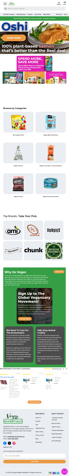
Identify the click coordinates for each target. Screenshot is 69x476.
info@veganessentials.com (16, 436)
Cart (64, 3)
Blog (37, 438)
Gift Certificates (56, 441)
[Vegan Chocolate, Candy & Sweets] (50, 153)
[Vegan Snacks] (18, 183)
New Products (56, 423)
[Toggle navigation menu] (5, 3)
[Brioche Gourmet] (54, 250)
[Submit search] (5, 8)
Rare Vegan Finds (18, 135)
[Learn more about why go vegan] (34, 306)
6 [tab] (41, 50)
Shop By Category (9, 14)
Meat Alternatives (57, 434)
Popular (30, 14)
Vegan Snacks (18, 196)
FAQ (37, 424)
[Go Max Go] (33, 230)
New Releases (21, 14)
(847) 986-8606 (13, 438)
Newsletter (46, 14)
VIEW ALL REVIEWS (34, 402)
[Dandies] (54, 230)
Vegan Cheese (18, 165)
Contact (38, 421)
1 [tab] (27, 50)
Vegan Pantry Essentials (51, 196)
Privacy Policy (40, 435)
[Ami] (13, 230)
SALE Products (56, 427)
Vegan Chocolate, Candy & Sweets (51, 165)
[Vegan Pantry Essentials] (50, 183)
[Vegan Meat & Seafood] (50, 122)
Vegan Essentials (23, 472)
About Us (59, 14)
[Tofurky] (13, 250)
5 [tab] (39, 50)
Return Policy (39, 431)
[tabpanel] (34, 37)
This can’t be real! (7, 377)
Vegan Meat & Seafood (50, 135)
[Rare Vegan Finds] (18, 122)
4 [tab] (35, 50)
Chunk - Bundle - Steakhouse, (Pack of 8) (3, 388)
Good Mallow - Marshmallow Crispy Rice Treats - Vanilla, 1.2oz (26, 387)
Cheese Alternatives (58, 430)
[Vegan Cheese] (18, 153)
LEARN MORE (59, 271)
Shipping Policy (40, 428)
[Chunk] (33, 250)
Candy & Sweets (57, 437)
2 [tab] (30, 50)
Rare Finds (37, 14)
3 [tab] (32, 50)
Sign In (59, 4)
